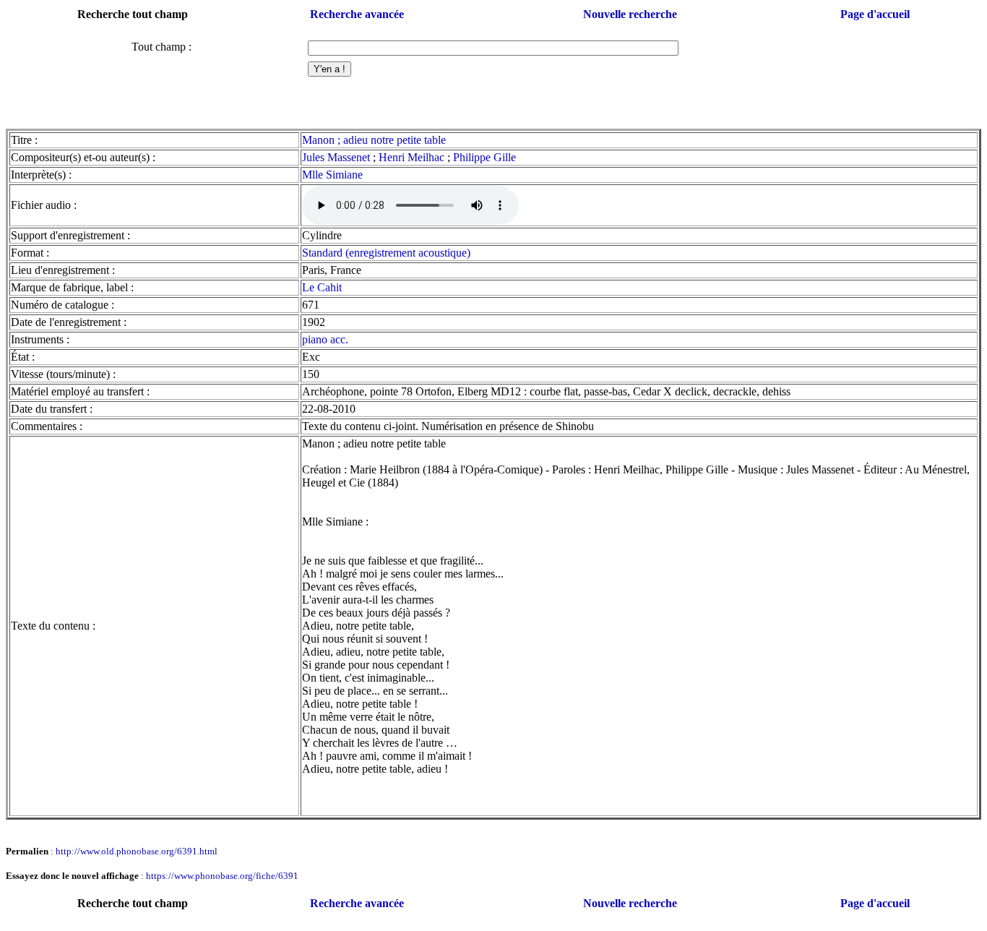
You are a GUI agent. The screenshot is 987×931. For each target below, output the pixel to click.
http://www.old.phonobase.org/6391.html (136, 851)
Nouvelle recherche (630, 14)
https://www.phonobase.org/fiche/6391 (222, 875)
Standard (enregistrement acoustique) (386, 252)
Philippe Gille (484, 157)
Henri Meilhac (411, 157)
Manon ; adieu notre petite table (374, 140)
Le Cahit (322, 287)
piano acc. (325, 339)
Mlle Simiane (332, 174)
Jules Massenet (336, 157)
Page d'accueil (875, 14)
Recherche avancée (357, 14)
